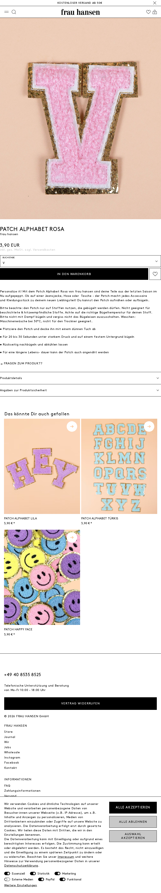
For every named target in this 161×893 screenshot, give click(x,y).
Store (8, 731)
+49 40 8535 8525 (22, 675)
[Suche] (14, 12)
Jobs (7, 747)
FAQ (7, 785)
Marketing (69, 873)
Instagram (12, 757)
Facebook (11, 762)
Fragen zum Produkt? (23, 363)
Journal (9, 737)
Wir (6, 742)
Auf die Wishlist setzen (155, 274)
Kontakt (10, 768)
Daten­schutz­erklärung (21, 865)
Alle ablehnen (133, 821)
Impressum (66, 856)
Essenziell (18, 873)
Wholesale (12, 752)
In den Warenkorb (74, 274)
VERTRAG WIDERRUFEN (80, 703)
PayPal (50, 879)
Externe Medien (22, 879)
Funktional (74, 879)
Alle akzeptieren (133, 807)
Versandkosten (44, 249)
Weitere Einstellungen (20, 885)
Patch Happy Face (18, 629)
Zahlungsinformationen (22, 790)
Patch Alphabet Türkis (99, 518)
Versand (10, 796)
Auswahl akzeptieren (133, 836)
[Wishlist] (148, 12)
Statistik (43, 873)
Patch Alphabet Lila (20, 518)
